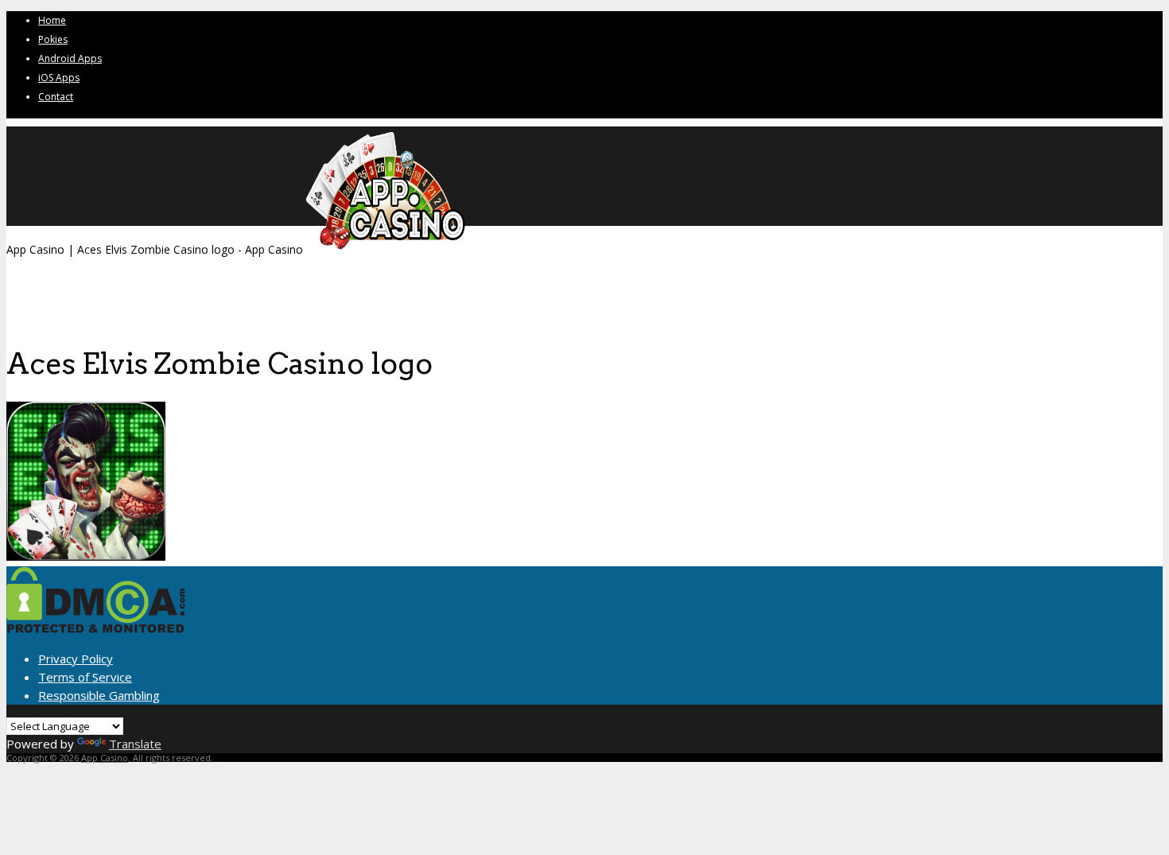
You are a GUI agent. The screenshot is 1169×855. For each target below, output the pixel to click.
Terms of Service (85, 677)
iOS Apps (59, 77)
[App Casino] (385, 249)
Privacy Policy (75, 659)
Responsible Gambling (99, 695)
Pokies (53, 39)
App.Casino (104, 758)
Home (52, 20)
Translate (135, 744)
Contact (55, 96)
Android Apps (70, 58)
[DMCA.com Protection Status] (95, 628)
